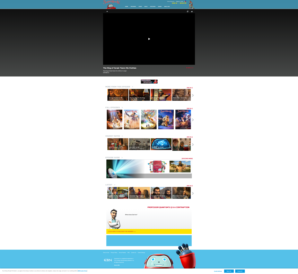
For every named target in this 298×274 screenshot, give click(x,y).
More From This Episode (119, 87)
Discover (152, 6)
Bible (146, 6)
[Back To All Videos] (106, 12)
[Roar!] (115, 119)
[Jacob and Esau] (184, 119)
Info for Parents (122, 252)
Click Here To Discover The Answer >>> (122, 231)
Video (140, 6)
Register (183, 3)
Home (126, 6)
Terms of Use (106, 252)
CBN (108, 260)
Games (160, 6)
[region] (149, 271)
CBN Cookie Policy (82, 271)
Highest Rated (114, 136)
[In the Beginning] (149, 119)
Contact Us (133, 252)
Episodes (133, 6)
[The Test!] (166, 119)
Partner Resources (170, 1)
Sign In (174, 3)
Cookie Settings (141, 252)
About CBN (117, 265)
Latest (110, 185)
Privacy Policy (114, 252)
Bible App (167, 6)
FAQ (129, 252)
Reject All (229, 271)
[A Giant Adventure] (132, 119)
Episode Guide (114, 158)
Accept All (239, 271)
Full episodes (114, 107)
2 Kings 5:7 (106, 72)
